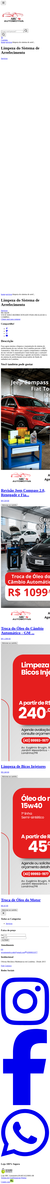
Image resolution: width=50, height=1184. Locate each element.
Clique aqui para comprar (10, 319)
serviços (9, 42)
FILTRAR (5, 940)
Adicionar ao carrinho (9, 505)
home (3, 42)
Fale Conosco (6, 966)
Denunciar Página (19, 1178)
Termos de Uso (7, 1178)
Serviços (4, 58)
